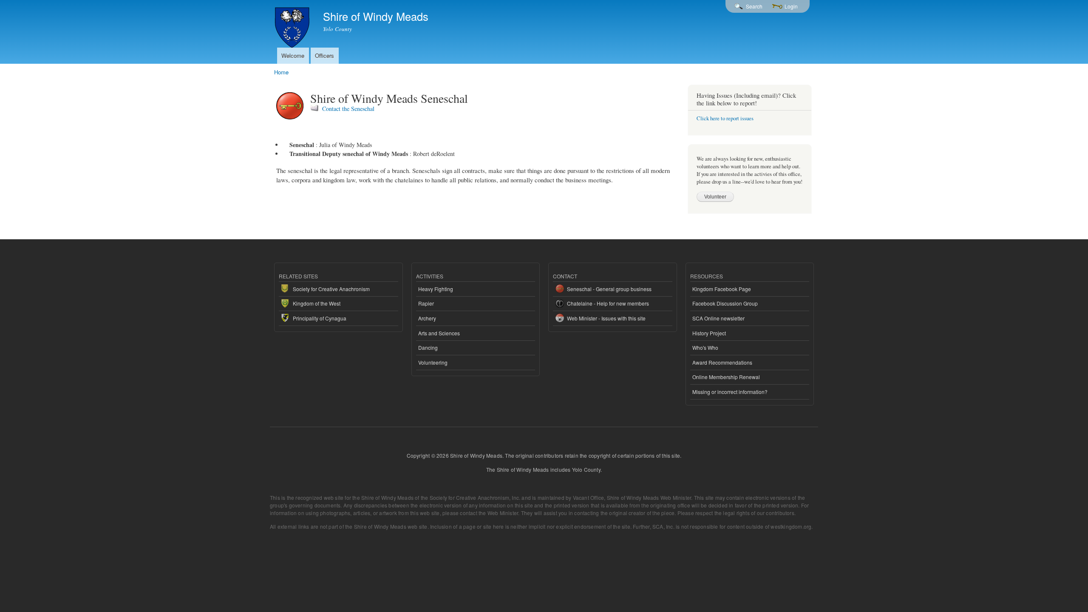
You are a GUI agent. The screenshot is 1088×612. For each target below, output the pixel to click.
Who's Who (705, 347)
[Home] (293, 25)
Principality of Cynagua (319, 318)
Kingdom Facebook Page (721, 288)
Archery (427, 318)
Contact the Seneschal (348, 109)
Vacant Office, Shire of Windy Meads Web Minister (632, 497)
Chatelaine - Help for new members (608, 303)
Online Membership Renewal (726, 376)
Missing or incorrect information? (730, 391)
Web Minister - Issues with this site (606, 318)
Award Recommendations (722, 362)
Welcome (292, 55)
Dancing (428, 347)
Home (281, 72)
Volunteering (433, 362)
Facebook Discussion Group (725, 303)
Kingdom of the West (316, 303)
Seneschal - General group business (609, 288)
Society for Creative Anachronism (331, 288)
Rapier (426, 303)
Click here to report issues (725, 118)
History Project (709, 333)
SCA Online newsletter (718, 318)
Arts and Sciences (439, 333)
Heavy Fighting (435, 288)
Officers (324, 55)
